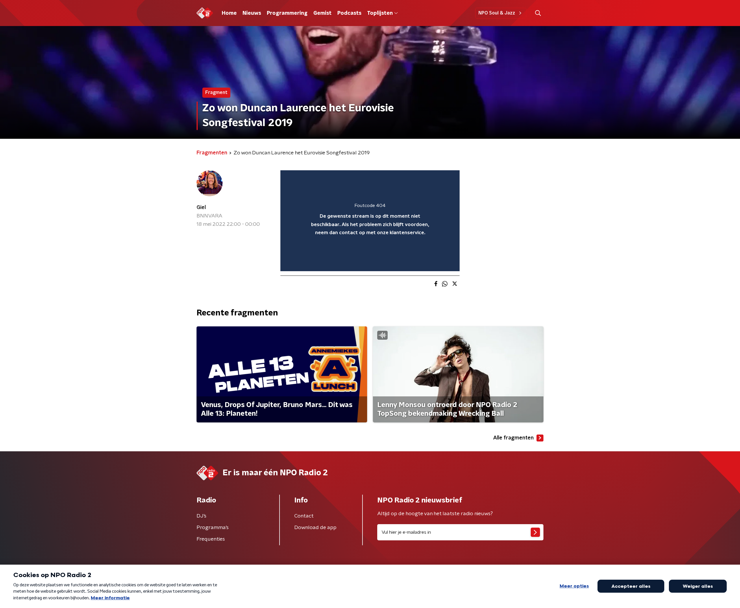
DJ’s (201, 516)
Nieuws (252, 13)
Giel (201, 207)
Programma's (213, 527)
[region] (370, 220)
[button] (537, 13)
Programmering (287, 13)
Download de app (315, 527)
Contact (304, 516)
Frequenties (211, 539)
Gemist (322, 13)
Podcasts (349, 13)
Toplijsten (380, 13)
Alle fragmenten (513, 438)
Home (229, 13)
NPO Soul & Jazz (496, 13)
